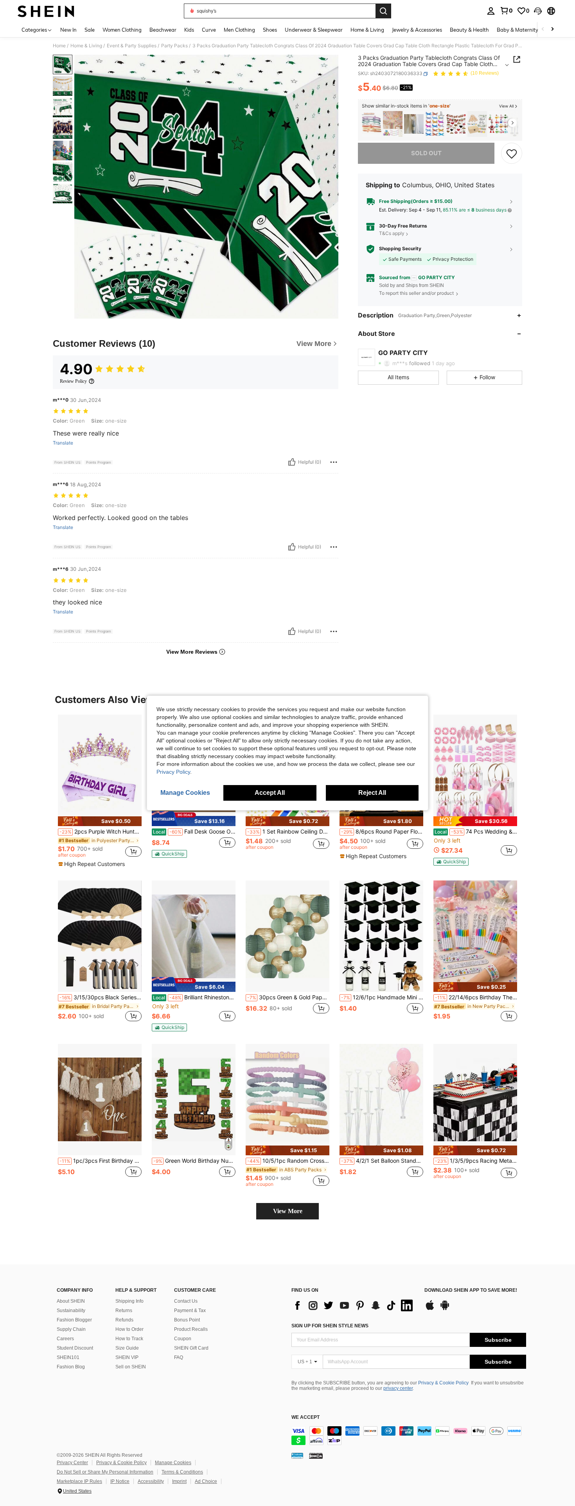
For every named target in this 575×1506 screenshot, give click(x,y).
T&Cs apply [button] (391, 234)
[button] (538, 11)
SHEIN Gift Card (191, 1348)
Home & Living (86, 45)
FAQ (178, 1357)
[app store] (429, 1309)
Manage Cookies (173, 1462)
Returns (123, 1310)
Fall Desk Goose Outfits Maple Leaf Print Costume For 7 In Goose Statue (194, 831)
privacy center (398, 1388)
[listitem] (371, 124)
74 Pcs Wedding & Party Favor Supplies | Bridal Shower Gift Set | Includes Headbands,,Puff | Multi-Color (476, 831)
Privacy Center (72, 1462)
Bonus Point (187, 1320)
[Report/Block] (333, 462)
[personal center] (491, 11)
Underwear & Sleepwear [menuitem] (314, 30)
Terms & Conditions (182, 1472)
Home (59, 45)
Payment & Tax (190, 1310)
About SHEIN (71, 1301)
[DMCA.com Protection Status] (316, 1455)
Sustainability (71, 1310)
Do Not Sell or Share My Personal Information (105, 1472)
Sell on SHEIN (130, 1367)
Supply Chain (71, 1329)
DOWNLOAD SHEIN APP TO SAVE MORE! (470, 1290)
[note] (100, 821)
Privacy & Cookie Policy (443, 1383)
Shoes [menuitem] (270, 30)
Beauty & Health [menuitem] (469, 30)
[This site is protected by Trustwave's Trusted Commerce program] (297, 1455)
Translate (63, 443)
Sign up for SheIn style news (329, 1326)
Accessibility (151, 1481)
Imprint (179, 1481)
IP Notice (119, 1481)
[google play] (444, 1309)
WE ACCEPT (305, 1417)
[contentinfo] (408, 1435)
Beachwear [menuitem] (162, 30)
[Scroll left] (543, 29)
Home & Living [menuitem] (367, 30)
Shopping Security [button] (400, 248)
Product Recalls (191, 1329)
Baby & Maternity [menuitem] (517, 30)
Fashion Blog (71, 1367)
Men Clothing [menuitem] (239, 30)
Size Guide (127, 1348)
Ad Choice (206, 1481)
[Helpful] (291, 462)
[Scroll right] (552, 29)
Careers (65, 1338)
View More (287, 1211)
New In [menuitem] (68, 30)
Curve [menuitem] (209, 30)
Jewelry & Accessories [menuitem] (417, 30)
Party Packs (174, 45)
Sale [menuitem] (89, 30)
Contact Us (186, 1301)
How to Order (129, 1329)
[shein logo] (46, 11)
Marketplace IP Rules (79, 1481)
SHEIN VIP (126, 1357)
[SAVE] (511, 153)
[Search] (383, 11)
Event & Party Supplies (131, 45)
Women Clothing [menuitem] (122, 30)
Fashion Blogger (74, 1320)
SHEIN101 (68, 1357)
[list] (354, 1305)
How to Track (129, 1338)
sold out (426, 153)
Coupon (182, 1338)
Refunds (124, 1320)
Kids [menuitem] (189, 30)
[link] (506, 10)
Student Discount (75, 1348)
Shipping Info (129, 1301)
